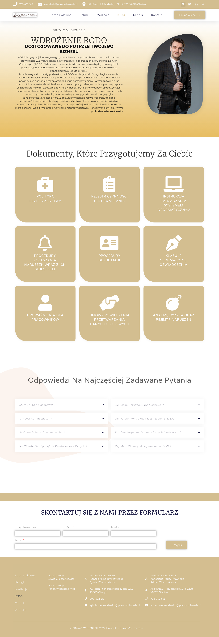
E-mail (67, 527)
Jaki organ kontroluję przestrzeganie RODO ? (146, 418)
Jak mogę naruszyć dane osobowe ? (139, 404)
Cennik (138, 14)
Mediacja (103, 14)
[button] (183, 4)
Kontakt (157, 14)
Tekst (19, 540)
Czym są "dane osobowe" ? (37, 404)
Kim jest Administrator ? (35, 418)
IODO (121, 14)
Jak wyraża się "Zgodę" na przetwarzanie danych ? (53, 446)
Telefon (115, 527)
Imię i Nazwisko (25, 527)
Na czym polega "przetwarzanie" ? (42, 432)
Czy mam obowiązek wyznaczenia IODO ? (143, 446)
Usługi (84, 14)
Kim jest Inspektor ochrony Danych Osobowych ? (148, 432)
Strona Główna (61, 14)
